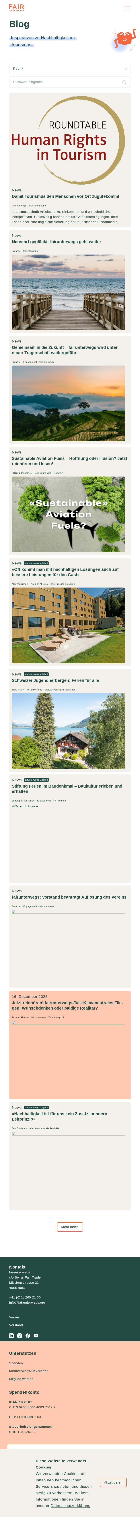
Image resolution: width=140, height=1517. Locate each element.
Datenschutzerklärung (70, 1505)
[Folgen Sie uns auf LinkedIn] (11, 1335)
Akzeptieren (113, 1482)
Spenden (16, 1363)
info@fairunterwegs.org (27, 1302)
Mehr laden (70, 1227)
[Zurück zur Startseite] (16, 7)
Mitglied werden (21, 1379)
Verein (14, 1317)
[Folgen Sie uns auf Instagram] (19, 1335)
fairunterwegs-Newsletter (28, 1371)
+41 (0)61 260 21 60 (25, 1297)
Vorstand (16, 1325)
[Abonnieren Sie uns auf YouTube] (36, 1335)
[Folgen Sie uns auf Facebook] (28, 1335)
